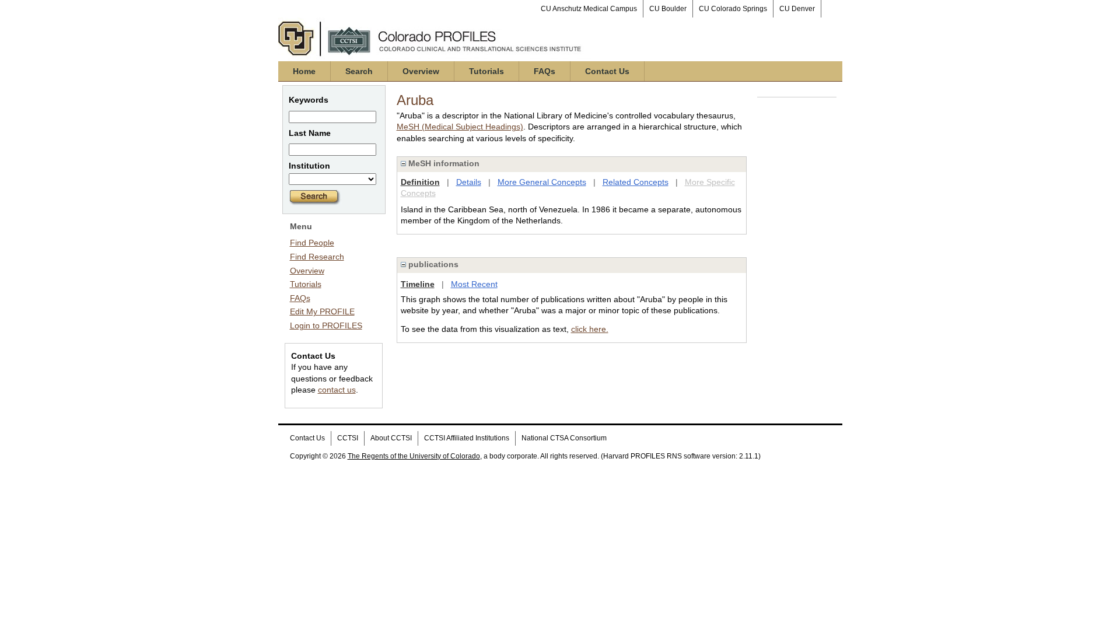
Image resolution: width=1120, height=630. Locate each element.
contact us (337, 389)
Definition (420, 182)
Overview (420, 71)
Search (359, 71)
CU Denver (797, 9)
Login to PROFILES (326, 325)
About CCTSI (391, 438)
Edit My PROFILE (322, 311)
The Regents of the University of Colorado (414, 456)
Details (468, 182)
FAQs (544, 71)
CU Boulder (668, 9)
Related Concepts (635, 182)
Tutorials (486, 71)
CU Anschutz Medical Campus (589, 9)
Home (304, 71)
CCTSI (347, 438)
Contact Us (607, 71)
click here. (589, 329)
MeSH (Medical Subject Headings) (460, 126)
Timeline (418, 284)
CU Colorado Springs (733, 9)
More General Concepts (542, 182)
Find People (312, 242)
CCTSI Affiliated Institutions (466, 438)
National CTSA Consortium (564, 438)
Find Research (317, 256)
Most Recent (474, 284)
